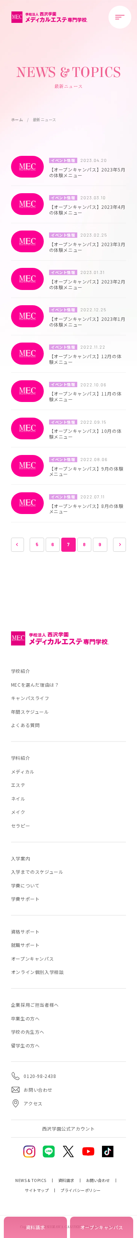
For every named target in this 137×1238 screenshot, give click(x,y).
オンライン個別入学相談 (37, 972)
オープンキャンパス (32, 958)
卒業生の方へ (25, 1018)
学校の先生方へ (28, 1031)
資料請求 (66, 1180)
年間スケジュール (30, 711)
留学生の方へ (25, 1045)
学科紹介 (20, 757)
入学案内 (20, 858)
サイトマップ (37, 1190)
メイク (18, 812)
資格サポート (25, 931)
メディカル (23, 771)
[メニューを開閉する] (119, 17)
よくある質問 (25, 725)
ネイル (18, 798)
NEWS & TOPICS (30, 1180)
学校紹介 (20, 671)
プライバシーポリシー (80, 1190)
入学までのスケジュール (37, 871)
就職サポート (25, 945)
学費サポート (25, 898)
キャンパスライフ (30, 698)
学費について (25, 885)
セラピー (20, 825)
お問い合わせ (98, 1180)
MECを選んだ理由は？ (35, 684)
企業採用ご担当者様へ (35, 1004)
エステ (18, 785)
